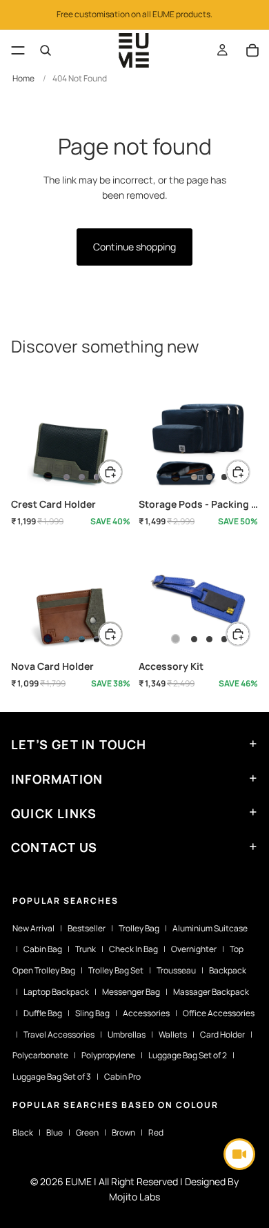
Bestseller (87, 928)
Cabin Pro (122, 1076)
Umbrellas (127, 1034)
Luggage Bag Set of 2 (187, 1055)
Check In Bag (133, 949)
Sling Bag (92, 1013)
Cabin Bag (42, 949)
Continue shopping (134, 246)
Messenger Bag (131, 992)
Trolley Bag (139, 928)
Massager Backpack (211, 992)
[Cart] (252, 50)
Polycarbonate (40, 1055)
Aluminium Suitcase (210, 928)
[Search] (45, 50)
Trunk (85, 949)
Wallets (173, 1034)
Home (23, 78)
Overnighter (194, 949)
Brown (123, 1132)
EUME (79, 1181)
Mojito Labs (134, 1196)
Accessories (146, 1013)
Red (155, 1132)
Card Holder (222, 1034)
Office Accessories (219, 1013)
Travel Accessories (58, 1034)
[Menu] (18, 50)
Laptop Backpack (56, 992)
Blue (54, 1132)
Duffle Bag (42, 1013)
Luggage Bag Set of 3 (51, 1076)
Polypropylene (108, 1055)
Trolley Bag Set (115, 970)
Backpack (227, 970)
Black (22, 1132)
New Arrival (33, 928)
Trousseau (176, 970)
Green (87, 1132)
